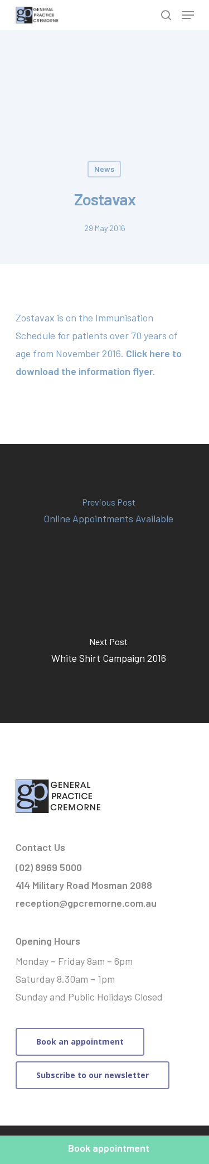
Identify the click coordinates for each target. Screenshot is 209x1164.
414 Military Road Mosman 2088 (84, 885)
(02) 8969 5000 (49, 867)
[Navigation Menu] (188, 15)
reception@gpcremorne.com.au (86, 903)
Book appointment (108, 1148)
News (104, 169)
